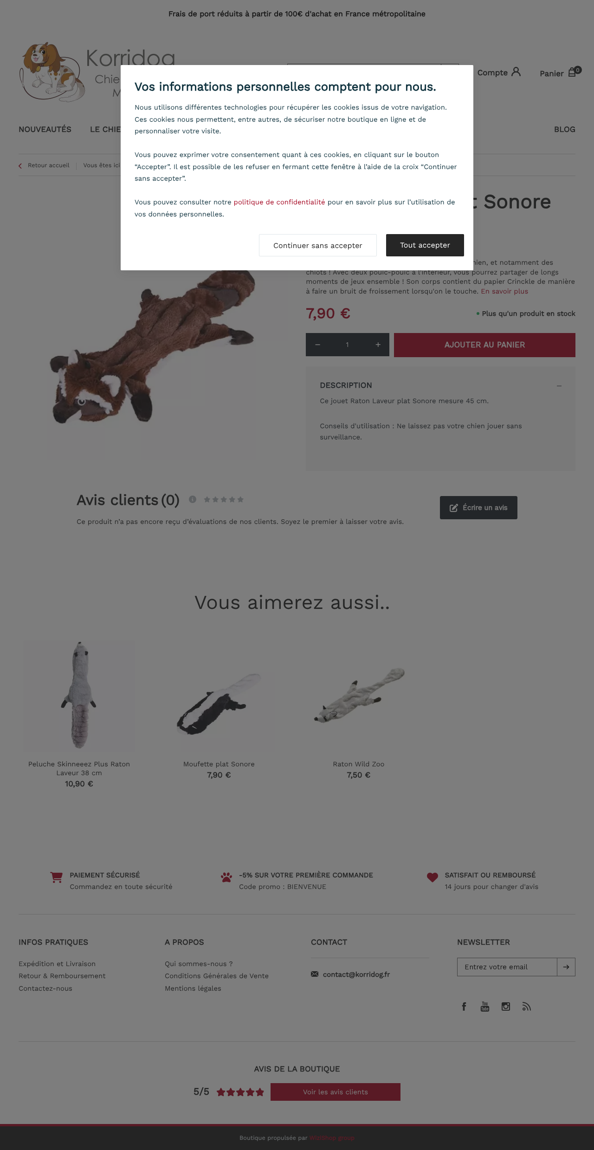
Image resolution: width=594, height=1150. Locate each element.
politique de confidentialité (279, 202)
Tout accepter (425, 245)
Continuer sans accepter (317, 245)
